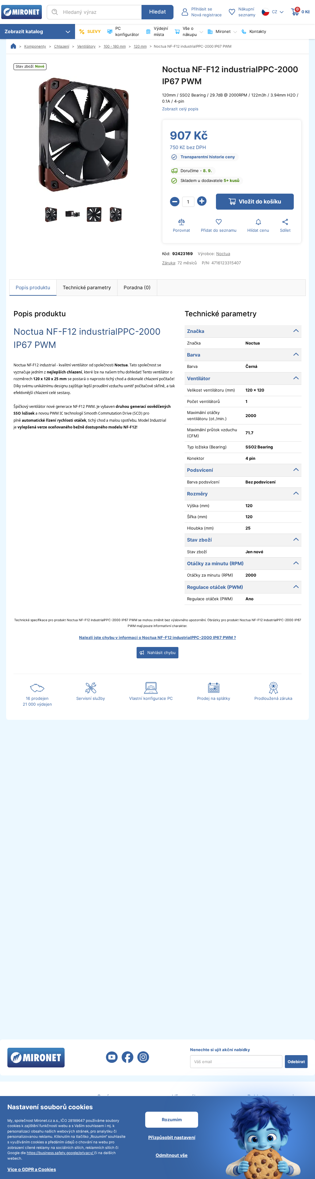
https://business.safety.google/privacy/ (60, 1153)
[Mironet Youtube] (112, 1061)
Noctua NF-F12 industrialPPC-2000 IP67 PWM (192, 46)
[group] (83, 134)
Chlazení (61, 46)
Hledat (157, 12)
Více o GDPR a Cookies (31, 1169)
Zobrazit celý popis (180, 108)
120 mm (140, 46)
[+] (202, 201)
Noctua (223, 253)
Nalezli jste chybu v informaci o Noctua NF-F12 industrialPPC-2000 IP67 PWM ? (157, 637)
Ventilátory (86, 46)
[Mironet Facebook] (128, 1061)
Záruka (168, 262)
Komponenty (35, 46)
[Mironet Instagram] (143, 1061)
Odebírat (296, 1061)
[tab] (33, 288)
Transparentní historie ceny (208, 156)
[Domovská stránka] (13, 46)
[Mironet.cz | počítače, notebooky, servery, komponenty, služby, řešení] (21, 11)
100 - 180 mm (115, 46)
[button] (201, 12)
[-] (175, 202)
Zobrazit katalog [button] (25, 31)
